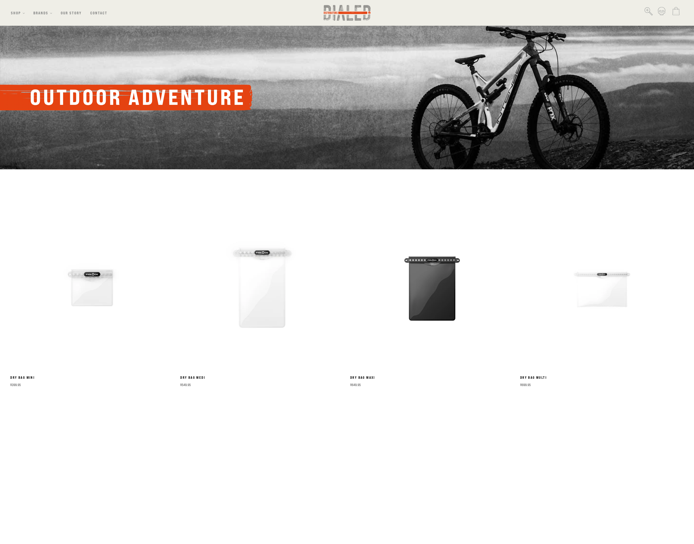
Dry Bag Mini (22, 377)
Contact (98, 13)
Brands (40, 13)
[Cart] (675, 13)
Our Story (71, 13)
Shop (16, 13)
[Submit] (650, 9)
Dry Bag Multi (533, 377)
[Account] (661, 13)
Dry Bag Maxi (362, 377)
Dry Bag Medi (192, 377)
